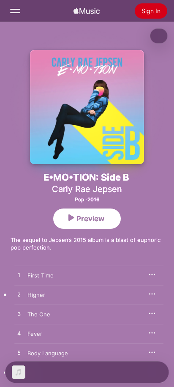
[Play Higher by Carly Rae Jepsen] (19, 295)
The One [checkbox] (38, 314)
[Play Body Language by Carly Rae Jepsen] (19, 353)
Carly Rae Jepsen (87, 189)
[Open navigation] (15, 11)
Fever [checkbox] (34, 333)
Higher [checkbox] (36, 294)
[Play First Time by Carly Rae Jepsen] (19, 275)
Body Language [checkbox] (47, 353)
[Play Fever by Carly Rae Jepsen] (19, 334)
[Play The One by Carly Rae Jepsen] (19, 314)
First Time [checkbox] (40, 275)
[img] (86, 11)
